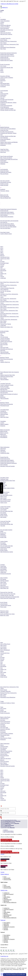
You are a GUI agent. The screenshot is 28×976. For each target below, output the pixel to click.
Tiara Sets (2, 525)
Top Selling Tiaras (4, 477)
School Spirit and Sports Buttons (8, 128)
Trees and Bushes (4, 352)
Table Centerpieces (4, 447)
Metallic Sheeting (4, 424)
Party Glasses (3, 583)
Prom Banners (3, 748)
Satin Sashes (3, 517)
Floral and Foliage (4, 761)
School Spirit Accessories (6, 105)
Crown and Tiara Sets (5, 521)
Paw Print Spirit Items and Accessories (9, 220)
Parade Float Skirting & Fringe (7, 56)
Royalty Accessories (5, 64)
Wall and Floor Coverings (6, 34)
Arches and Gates (4, 331)
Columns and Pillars (5, 338)
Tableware (2, 450)
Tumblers (2, 564)
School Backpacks (4, 107)
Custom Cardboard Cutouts (6, 108)
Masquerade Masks (4, 83)
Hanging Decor (3, 754)
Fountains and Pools (5, 340)
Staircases (2, 350)
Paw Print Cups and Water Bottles (8, 226)
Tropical (2, 276)
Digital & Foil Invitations (8, 830)
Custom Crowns (4, 493)
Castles (2, 335)
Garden (2, 266)
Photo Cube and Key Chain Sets (7, 593)
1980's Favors (3, 648)
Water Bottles (3, 567)
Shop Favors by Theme (5, 738)
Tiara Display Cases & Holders (7, 488)
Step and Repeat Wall (5, 197)
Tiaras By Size (3, 485)
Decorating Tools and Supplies (7, 466)
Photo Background (4, 405)
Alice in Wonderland (5, 650)
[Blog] (14, 951)
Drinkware (2, 79)
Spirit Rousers (3, 101)
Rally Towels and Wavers (6, 157)
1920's (1, 246)
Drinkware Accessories (5, 573)
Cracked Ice (3, 411)
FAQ (4, 895)
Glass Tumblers (4, 577)
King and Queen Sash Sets (6, 511)
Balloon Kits (3, 434)
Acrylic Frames (3, 602)
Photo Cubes (3, 606)
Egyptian (2, 261)
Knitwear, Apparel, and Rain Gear (8, 110)
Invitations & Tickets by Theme (7, 703)
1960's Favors (3, 645)
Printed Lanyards (4, 183)
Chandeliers (3, 19)
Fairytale (2, 264)
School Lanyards (4, 93)
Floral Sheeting (3, 412)
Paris (1, 272)
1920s (1, 642)
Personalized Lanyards (5, 182)
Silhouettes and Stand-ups (6, 349)
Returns (5, 898)
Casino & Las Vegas (5, 258)
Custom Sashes (4, 541)
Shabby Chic (3, 273)
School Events (7, 879)
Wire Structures (4, 392)
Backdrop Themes (4, 357)
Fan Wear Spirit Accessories (6, 99)
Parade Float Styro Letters (6, 60)
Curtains (2, 22)
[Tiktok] (11, 951)
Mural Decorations (4, 28)
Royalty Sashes (4, 515)
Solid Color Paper (4, 417)
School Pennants (4, 162)
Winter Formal (3, 676)
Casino (1, 297)
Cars (1, 334)
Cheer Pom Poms (4, 149)
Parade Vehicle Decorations (6, 216)
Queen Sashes (3, 514)
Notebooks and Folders (5, 172)
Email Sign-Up (4, 956)
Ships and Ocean (4, 347)
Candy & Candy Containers (6, 77)
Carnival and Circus (4, 257)
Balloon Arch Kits (4, 194)
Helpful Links (4, 890)
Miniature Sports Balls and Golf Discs (9, 159)
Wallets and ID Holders (5, 143)
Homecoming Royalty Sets (6, 67)
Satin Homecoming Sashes (6, 551)
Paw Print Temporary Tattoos (7, 223)
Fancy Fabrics (3, 378)
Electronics (3, 80)
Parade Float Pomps (5, 58)
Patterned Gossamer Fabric (6, 376)
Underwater (3, 278)
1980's (1, 252)
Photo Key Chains (4, 610)
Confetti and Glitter (4, 453)
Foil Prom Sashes (4, 508)
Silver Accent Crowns (5, 501)
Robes (1, 70)
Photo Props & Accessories (6, 359)
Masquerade (3, 270)
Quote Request (7, 899)
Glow (1, 82)
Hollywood (2, 269)
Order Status (6, 897)
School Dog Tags (4, 130)
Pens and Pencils (4, 173)
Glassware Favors (4, 586)
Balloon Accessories (5, 429)
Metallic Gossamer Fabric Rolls (7, 375)
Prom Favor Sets (4, 727)
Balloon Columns (4, 432)
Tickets (2, 701)
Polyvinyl (2, 415)
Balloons (2, 760)
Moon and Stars (4, 344)
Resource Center (13, 3)
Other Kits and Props (5, 353)
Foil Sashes (3, 542)
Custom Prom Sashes (5, 506)
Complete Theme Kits (5, 38)
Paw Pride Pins (3, 222)
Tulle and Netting (4, 379)
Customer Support (8, 894)
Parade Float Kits (4, 57)
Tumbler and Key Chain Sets (7, 595)
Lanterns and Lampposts (6, 341)
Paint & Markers (4, 215)
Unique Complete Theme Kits (7, 288)
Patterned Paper (4, 414)
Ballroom (2, 255)
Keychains (2, 720)
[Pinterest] (6, 951)
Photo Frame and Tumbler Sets (7, 598)
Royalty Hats (3, 537)
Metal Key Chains (4, 612)
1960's (1, 249)
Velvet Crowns (3, 502)
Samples (5, 929)
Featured (3, 920)
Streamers (2, 31)
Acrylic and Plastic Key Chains (7, 614)
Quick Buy (6, 924)
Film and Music (3, 343)
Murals (1, 360)
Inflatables (2, 163)
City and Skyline (4, 337)
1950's (1, 248)
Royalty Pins (3, 532)
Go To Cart (3, 860)
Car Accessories (4, 90)
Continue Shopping (5, 859)
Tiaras (1, 69)
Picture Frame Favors (5, 721)
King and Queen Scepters (6, 529)
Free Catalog (6, 922)
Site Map (3, 974)
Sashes (2, 72)
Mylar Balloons (3, 437)
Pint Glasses (3, 579)
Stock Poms (3, 152)
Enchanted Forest (4, 263)
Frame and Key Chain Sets (6, 592)
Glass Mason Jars (4, 588)
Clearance (6, 925)
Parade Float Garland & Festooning (8, 52)
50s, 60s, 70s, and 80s (5, 291)
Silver (1, 671)
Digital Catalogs (5, 874)
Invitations (5, 829)
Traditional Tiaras (4, 479)
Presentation (3, 535)
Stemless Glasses (4, 580)
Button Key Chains (4, 615)
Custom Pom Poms (4, 150)
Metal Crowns (3, 496)
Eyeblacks (2, 189)
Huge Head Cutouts (5, 232)
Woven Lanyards (4, 185)
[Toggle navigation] (1, 8)
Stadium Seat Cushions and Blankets (9, 142)
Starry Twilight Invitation (8, 832)
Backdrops (2, 332)
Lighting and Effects (5, 26)
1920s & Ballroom (4, 289)
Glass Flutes (3, 582)
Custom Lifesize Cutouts (6, 233)
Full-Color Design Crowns (6, 495)
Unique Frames (3, 603)
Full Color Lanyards (4, 180)
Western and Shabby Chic (6, 327)
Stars (1, 275)
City (1, 260)
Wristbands (3, 104)
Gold (1, 663)
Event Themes (3, 39)
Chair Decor (3, 451)
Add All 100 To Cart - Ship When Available (10, 841)
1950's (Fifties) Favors (5, 644)
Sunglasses (3, 86)
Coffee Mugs (3, 572)
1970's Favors (3, 647)
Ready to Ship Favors (5, 717)
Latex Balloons (3, 435)
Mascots (2, 98)
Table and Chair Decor (5, 32)
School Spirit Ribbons (5, 139)
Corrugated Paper (4, 409)
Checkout (3, 867)
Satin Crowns (3, 498)
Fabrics (2, 23)
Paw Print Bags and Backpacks (7, 225)
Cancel (2, 854)
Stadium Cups (3, 570)
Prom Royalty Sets (4, 522)
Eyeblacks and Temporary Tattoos (8, 102)
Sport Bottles (3, 569)
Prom (4, 876)
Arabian (2, 254)
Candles (2, 736)
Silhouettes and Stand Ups (6, 29)
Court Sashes (3, 509)
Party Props (3, 48)
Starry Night (3, 322)
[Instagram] (9, 951)
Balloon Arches (3, 431)
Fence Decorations (4, 196)
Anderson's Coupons (9, 926)
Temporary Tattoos (4, 190)
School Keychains (4, 170)
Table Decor (3, 448)
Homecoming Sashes (5, 547)
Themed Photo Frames (5, 605)
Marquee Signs (3, 389)
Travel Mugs (3, 566)
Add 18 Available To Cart (6, 839)
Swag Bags (3, 726)
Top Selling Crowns (4, 492)
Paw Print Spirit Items (5, 228)
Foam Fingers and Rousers (6, 156)
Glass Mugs (3, 585)
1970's (1, 251)
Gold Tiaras (3, 482)
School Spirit (6, 878)
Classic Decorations (5, 20)
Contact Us (6, 893)
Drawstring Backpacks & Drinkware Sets (9, 596)
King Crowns (3, 66)
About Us (3, 973)
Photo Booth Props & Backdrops (7, 47)
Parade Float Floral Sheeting (7, 54)
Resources (6, 901)
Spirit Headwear (4, 137)
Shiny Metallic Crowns (5, 499)
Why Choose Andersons (9, 902)
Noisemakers (3, 95)
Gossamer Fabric (4, 746)
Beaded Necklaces (4, 127)
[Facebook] (4, 951)
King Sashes (3, 512)
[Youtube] (2, 951)
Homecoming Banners (5, 25)
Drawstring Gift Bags (5, 76)
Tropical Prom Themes (5, 324)
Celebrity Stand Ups (5, 362)
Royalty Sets (3, 711)
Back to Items (4, 865)
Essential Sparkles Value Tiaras (7, 480)
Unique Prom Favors (5, 85)
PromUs (5, 928)
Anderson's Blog (5, 3)
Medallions (2, 534)
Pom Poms (2, 96)
